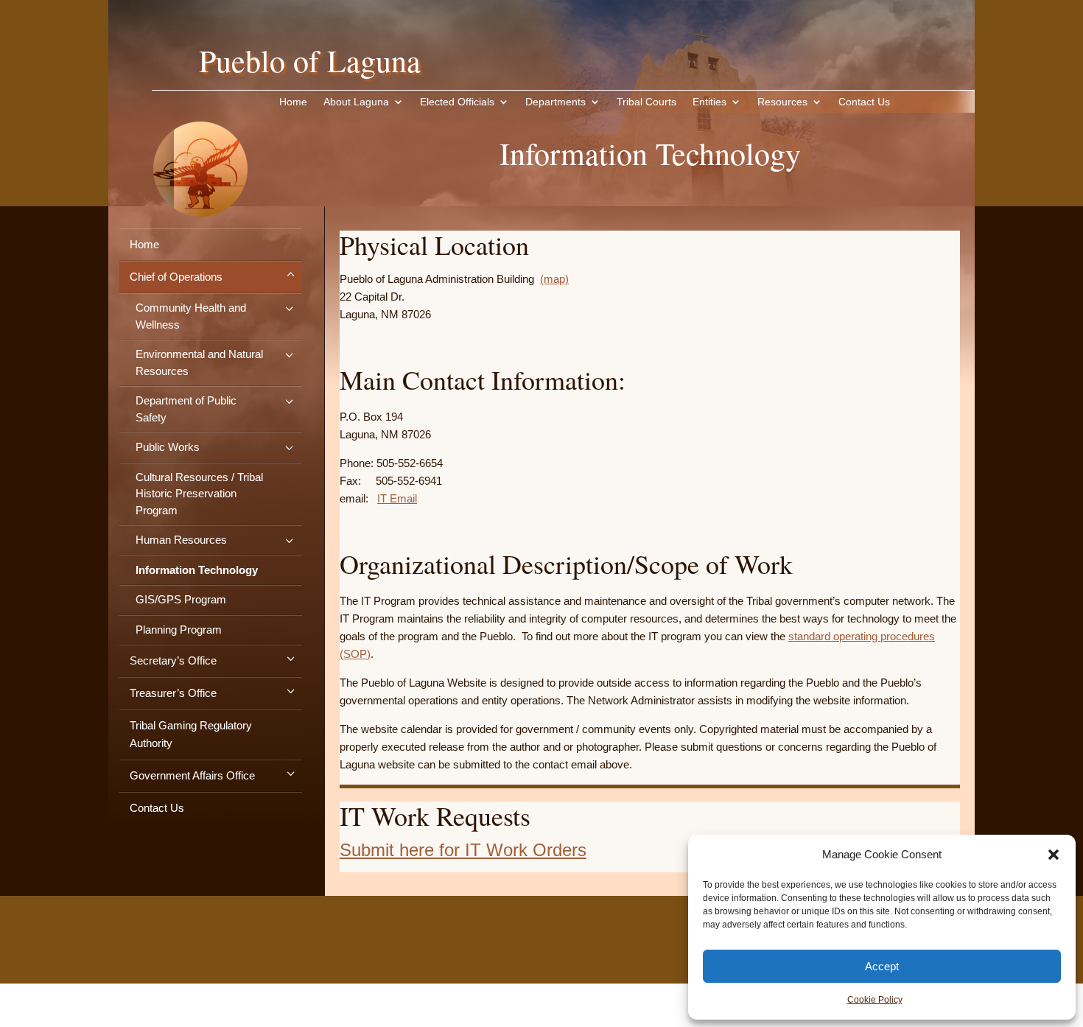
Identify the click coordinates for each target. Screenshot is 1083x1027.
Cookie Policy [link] (874, 1000)
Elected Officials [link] (457, 102)
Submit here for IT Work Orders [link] (463, 850)
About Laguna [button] (356, 102)
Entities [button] (709, 102)
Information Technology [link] (197, 570)
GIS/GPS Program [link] (181, 599)
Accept (882, 966)
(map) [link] (554, 279)
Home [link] (293, 102)
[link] (200, 239)
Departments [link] (555, 102)
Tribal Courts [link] (646, 102)
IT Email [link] (397, 498)
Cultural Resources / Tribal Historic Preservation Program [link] (199, 493)
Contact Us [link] (864, 102)
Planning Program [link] (179, 629)
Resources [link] (782, 102)
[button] (1053, 854)
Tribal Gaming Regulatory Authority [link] (191, 734)
